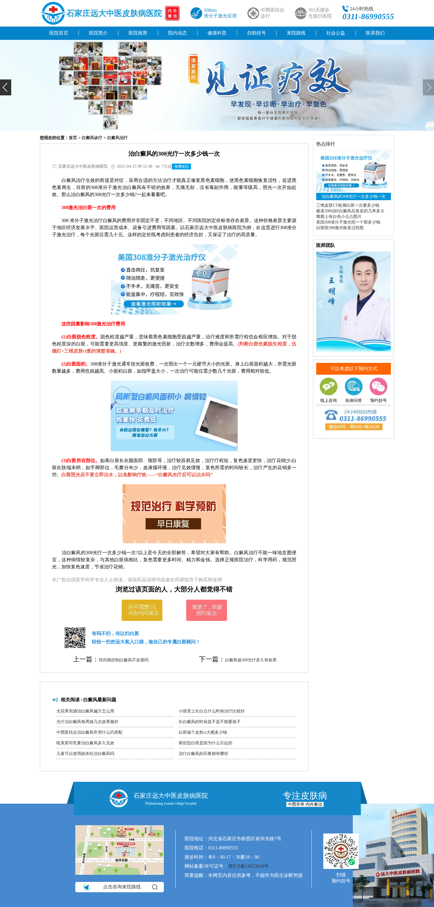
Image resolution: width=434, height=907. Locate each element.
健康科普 (217, 32)
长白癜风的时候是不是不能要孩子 (210, 722)
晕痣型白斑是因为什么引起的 (205, 743)
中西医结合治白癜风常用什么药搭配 (89, 732)
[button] (5, 87)
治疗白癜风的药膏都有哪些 (203, 753)
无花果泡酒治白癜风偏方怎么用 (85, 711)
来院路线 (296, 32)
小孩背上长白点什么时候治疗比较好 (212, 711)
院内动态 (177, 32)
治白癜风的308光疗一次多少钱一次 (354, 196)
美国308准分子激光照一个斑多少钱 (348, 222)
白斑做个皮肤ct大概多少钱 (203, 732)
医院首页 (58, 32)
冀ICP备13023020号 (248, 866)
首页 (73, 138)
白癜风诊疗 (92, 138)
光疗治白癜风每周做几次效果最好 (87, 722)
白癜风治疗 (117, 138)
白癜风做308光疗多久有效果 (251, 660)
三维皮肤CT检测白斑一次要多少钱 (347, 205)
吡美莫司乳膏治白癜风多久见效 (85, 743)
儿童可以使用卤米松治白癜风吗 (85, 753)
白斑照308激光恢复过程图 (340, 228)
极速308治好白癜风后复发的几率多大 (350, 211)
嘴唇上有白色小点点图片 (339, 216)
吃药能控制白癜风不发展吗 (124, 660)
